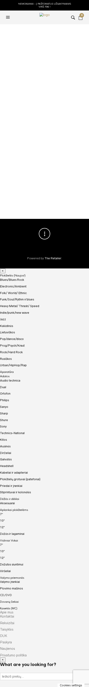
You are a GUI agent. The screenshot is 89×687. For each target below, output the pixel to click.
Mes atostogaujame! (39, 40)
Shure (4, 420)
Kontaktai (7, 616)
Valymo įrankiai (10, 582)
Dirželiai (5, 453)
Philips (4, 400)
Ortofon (5, 393)
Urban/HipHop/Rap (13, 365)
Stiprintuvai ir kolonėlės (15, 492)
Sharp (4, 413)
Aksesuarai (7, 503)
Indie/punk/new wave (14, 312)
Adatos (5, 376)
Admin (25, 57)
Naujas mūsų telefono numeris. (62, 195)
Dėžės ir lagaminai (12, 534)
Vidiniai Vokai (9, 540)
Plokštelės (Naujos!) (13, 275)
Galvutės (6, 459)
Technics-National (12, 433)
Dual (3, 387)
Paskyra (6, 642)
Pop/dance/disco (12, 339)
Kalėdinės (6, 326)
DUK (3, 636)
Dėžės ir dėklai (9, 499)
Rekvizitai (7, 623)
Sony (3, 426)
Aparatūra (7, 372)
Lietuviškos (7, 332)
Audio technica (10, 380)
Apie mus (6, 612)
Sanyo (4, 406)
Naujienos (7, 648)
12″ (2, 527)
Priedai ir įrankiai (11, 486)
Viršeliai (5, 571)
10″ (2, 520)
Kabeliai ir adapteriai (14, 472)
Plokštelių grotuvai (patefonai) (20, 479)
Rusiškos (6, 359)
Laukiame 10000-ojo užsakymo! (28, 195)
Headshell (6, 466)
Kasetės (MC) (8, 608)
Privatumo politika (13, 655)
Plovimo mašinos (11, 588)
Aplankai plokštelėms (14, 510)
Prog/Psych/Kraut (12, 345)
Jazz (3, 319)
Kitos (3, 439)
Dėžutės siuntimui (11, 564)
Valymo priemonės (12, 578)
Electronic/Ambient (13, 286)
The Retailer (52, 258)
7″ (1, 514)
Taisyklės (6, 629)
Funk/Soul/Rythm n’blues (17, 299)
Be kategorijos (32, 62)
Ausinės (5, 446)
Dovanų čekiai (9, 602)
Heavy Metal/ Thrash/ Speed (19, 306)
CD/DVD (6, 595)
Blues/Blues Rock (12, 279)
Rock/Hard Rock (11, 352)
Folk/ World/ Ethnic (13, 293)
